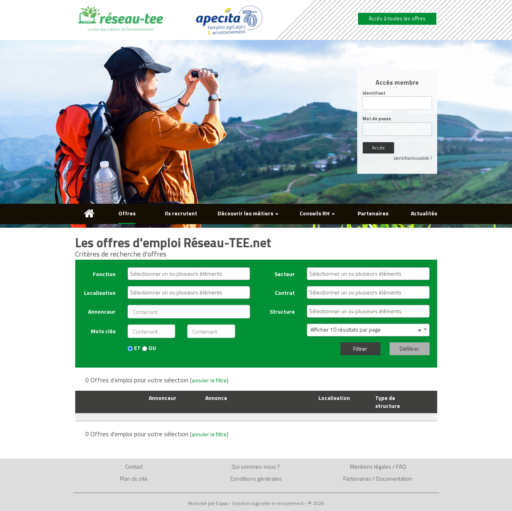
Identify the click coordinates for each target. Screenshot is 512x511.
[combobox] (189, 273)
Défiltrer (409, 348)
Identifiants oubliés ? (413, 158)
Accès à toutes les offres (397, 18)
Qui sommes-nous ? (256, 466)
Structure (282, 311)
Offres (127, 213)
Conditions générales (256, 478)
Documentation (394, 478)
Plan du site (134, 478)
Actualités (424, 213)
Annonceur (102, 311)
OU (151, 348)
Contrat (285, 292)
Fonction (104, 274)
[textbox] (191, 274)
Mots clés (103, 331)
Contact (134, 466)
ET (137, 348)
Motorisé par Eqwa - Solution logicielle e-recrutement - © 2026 (256, 503)
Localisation (100, 292)
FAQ (401, 466)
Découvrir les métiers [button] (246, 213)
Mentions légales (370, 466)
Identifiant (374, 93)
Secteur (284, 274)
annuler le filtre (209, 380)
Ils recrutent (181, 213)
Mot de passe (376, 119)
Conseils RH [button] (315, 213)
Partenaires (373, 213)
